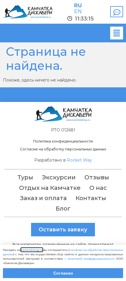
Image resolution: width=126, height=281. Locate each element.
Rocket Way (79, 160)
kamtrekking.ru (31, 249)
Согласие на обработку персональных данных (63, 149)
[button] (116, 33)
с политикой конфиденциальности (90, 258)
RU (78, 5)
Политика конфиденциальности (63, 141)
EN (78, 11)
